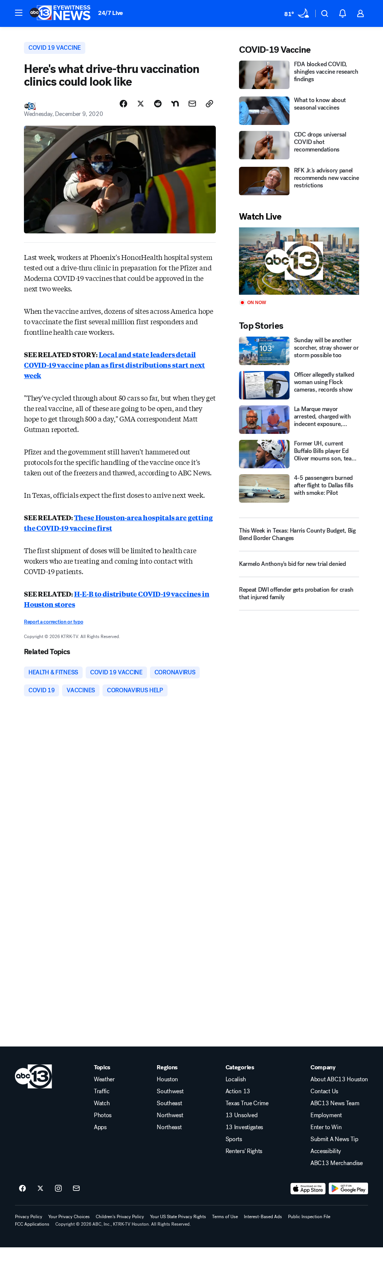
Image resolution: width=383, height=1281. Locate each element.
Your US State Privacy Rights (178, 1216)
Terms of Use (225, 1216)
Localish (236, 1079)
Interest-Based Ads (263, 1216)
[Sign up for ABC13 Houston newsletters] (76, 1188)
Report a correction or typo (53, 621)
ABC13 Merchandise (336, 1163)
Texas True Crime (247, 1103)
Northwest (170, 1115)
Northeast (169, 1127)
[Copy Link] (209, 103)
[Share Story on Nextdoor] (175, 103)
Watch (102, 1103)
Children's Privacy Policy (120, 1216)
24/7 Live (110, 13)
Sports (234, 1139)
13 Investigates (244, 1127)
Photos (102, 1115)
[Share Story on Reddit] (157, 103)
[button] (19, 12)
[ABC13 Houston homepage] (60, 13)
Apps (100, 1127)
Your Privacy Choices (69, 1216)
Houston (167, 1079)
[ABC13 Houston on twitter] (40, 1188)
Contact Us (324, 1091)
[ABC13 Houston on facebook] (22, 1188)
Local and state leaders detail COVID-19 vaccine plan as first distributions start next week (114, 364)
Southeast (169, 1103)
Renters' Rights (244, 1151)
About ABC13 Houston (339, 1079)
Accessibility (325, 1151)
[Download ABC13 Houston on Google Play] (348, 1189)
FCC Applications (32, 1224)
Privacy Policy (28, 1216)
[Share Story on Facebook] (123, 103)
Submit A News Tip (334, 1139)
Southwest (170, 1091)
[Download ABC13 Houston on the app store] (308, 1189)
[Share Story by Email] (192, 103)
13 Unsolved (241, 1115)
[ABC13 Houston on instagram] (58, 1188)
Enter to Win (325, 1127)
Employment (326, 1115)
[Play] (299, 261)
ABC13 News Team (334, 1103)
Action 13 (238, 1091)
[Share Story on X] (140, 103)
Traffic (102, 1091)
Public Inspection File (309, 1216)
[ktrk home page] (33, 1076)
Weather (104, 1079)
